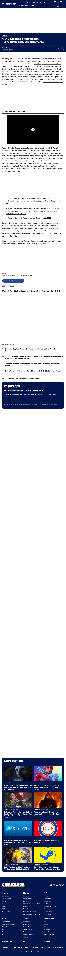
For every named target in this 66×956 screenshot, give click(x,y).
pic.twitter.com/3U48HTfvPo (16, 213)
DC (3, 904)
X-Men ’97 (47, 904)
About (27, 947)
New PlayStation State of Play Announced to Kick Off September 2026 (17, 842)
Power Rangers (48, 932)
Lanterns (47, 909)
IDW (3, 909)
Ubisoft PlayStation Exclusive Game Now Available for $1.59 (31, 291)
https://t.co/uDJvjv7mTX (48, 211)
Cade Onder (6, 47)
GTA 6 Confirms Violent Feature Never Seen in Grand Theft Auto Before (46, 787)
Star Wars (47, 927)
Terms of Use (36, 404)
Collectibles (23, 5)
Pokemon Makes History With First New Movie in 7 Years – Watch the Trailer (32, 365)
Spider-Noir (47, 901)
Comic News (5, 896)
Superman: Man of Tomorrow (31, 914)
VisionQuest (47, 914)
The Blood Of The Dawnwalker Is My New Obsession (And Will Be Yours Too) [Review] (18, 787)
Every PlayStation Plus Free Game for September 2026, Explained (17, 868)
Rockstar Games (28, 275)
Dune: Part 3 (27, 909)
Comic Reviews (6, 898)
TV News (47, 896)
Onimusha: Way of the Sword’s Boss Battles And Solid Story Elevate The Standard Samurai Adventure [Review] (18, 815)
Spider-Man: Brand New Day (31, 904)
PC (3, 934)
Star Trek (47, 929)
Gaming (39, 3)
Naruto (25, 932)
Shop (25, 942)
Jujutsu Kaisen (27, 929)
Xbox (3, 929)
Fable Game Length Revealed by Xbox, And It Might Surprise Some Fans (47, 814)
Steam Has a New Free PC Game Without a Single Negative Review (47, 868)
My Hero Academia (28, 934)
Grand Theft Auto (7, 275)
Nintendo (4, 927)
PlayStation (5, 932)
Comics (22, 3)
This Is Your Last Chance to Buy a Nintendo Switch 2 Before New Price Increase (32, 372)
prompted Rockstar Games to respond (16, 76)
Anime (46, 3)
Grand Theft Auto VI (18, 275)
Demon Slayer (27, 927)
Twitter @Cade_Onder (39, 243)
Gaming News (6, 921)
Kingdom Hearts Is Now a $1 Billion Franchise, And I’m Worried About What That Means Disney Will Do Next (34, 357)
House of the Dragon (50, 906)
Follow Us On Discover (12, 281)
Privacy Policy (53, 404)
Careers (35, 947)
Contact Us (7, 947)
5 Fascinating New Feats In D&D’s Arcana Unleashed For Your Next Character (31, 350)
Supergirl (26, 901)
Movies (29, 3)
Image (4, 906)
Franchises (49, 919)
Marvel (4, 901)
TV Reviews (47, 898)
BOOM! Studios (6, 911)
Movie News (26, 896)
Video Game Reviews (8, 924)
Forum (32, 5)
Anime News (26, 921)
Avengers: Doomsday (29, 911)
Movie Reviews (27, 898)
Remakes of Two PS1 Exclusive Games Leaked (22, 378)
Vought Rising (48, 911)
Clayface (25, 906)
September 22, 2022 (43, 218)
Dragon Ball (26, 924)
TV (34, 3)
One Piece (26, 937)
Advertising (18, 947)
